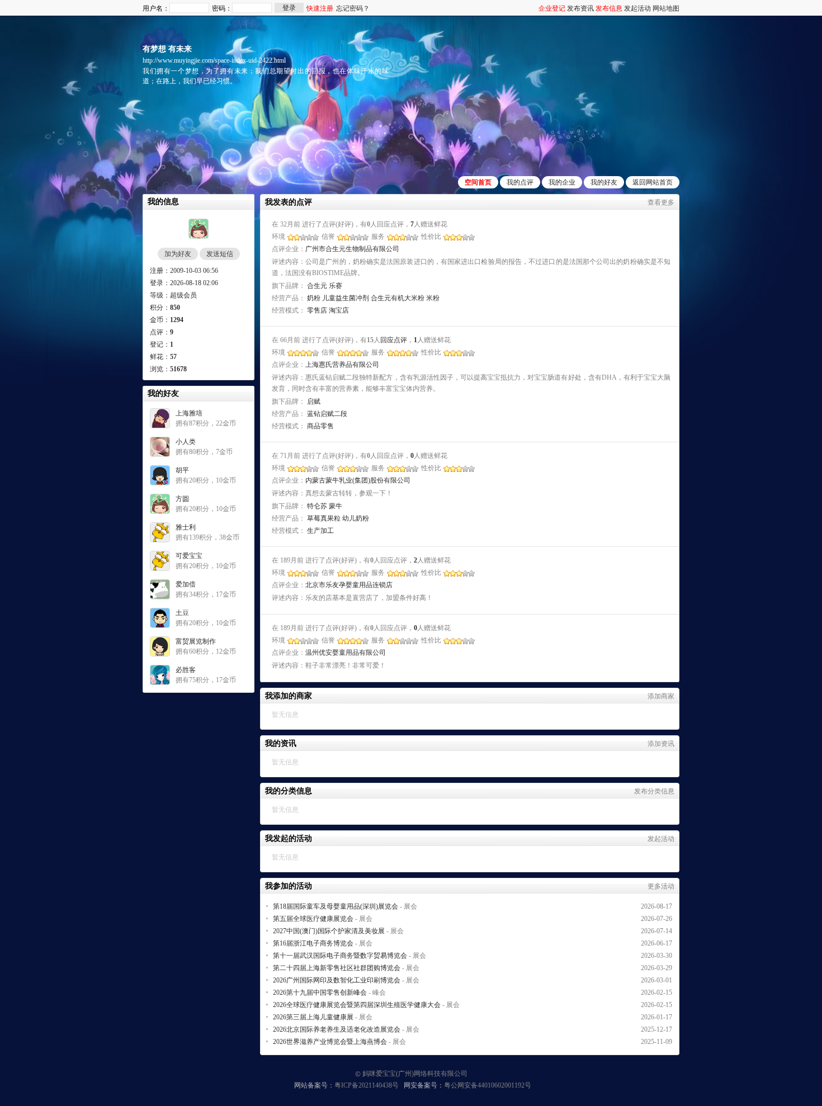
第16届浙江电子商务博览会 (313, 943)
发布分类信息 (654, 791)
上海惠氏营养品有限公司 (342, 364)
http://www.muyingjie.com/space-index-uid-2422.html (214, 60)
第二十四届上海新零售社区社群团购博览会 (336, 968)
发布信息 (609, 8)
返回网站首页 (652, 182)
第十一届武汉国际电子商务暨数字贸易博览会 (340, 956)
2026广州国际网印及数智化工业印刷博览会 (336, 980)
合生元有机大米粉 (397, 298)
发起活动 (637, 8)
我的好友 (603, 182)
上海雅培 (189, 413)
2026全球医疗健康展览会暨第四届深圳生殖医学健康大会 (357, 1005)
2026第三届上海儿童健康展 (313, 1017)
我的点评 (520, 182)
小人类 (186, 442)
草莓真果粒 (324, 518)
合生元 (317, 286)
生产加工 (320, 531)
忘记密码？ (353, 8)
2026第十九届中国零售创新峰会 (320, 992)
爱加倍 (186, 584)
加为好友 (177, 254)
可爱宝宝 (189, 556)
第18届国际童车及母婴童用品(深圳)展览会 (335, 906)
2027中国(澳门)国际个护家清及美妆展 (329, 931)
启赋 (313, 401)
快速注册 (319, 8)
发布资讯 (580, 8)
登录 (289, 8)
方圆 (182, 499)
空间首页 (478, 182)
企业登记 (551, 8)
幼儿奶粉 (355, 518)
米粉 (433, 298)
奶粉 (313, 298)
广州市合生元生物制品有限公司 (352, 249)
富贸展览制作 (196, 641)
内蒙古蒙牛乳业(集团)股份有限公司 (357, 480)
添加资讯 (661, 744)
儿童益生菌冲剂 (345, 298)
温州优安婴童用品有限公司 (345, 652)
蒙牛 (335, 506)
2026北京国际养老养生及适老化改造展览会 (336, 1029)
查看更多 (661, 202)
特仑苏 (317, 506)
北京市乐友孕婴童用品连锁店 (349, 585)
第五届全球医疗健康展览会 (313, 919)
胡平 (182, 470)
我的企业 (562, 182)
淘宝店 (339, 310)
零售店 (317, 310)
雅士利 (186, 527)
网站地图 (666, 8)
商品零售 (320, 426)
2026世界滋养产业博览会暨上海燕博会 (330, 1042)
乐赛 (335, 286)
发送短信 (219, 254)
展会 (410, 906)
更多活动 (661, 886)
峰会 (379, 992)
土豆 (182, 613)
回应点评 (393, 340)
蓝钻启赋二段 (327, 414)
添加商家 (661, 696)
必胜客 (186, 670)
